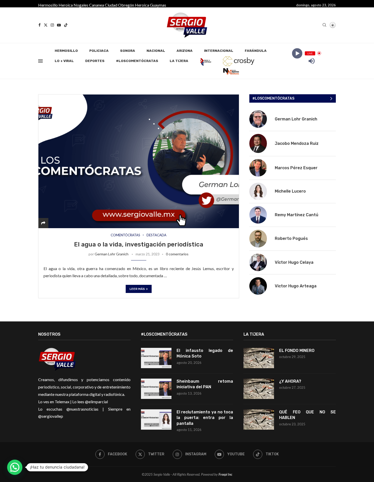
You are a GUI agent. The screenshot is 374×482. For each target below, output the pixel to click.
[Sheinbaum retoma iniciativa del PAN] (156, 389)
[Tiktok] (66, 25)
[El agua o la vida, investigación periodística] (138, 161)
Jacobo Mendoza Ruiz (297, 143)
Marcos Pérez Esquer (296, 167)
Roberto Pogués (291, 238)
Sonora (127, 51)
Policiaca (99, 51)
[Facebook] (39, 25)
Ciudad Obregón (119, 5)
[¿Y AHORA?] (258, 389)
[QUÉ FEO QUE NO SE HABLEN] (258, 419)
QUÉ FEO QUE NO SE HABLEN (307, 415)
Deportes (95, 61)
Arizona (185, 51)
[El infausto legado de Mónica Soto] (156, 358)
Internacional (218, 51)
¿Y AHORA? (290, 381)
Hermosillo (48, 5)
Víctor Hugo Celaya (294, 262)
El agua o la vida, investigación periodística (138, 244)
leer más (137, 289)
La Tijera (179, 61)
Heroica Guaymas (150, 5)
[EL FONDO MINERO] (258, 358)
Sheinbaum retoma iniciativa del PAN (205, 384)
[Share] (43, 223)
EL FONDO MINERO (296, 350)
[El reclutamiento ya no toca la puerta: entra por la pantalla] (156, 419)
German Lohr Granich (111, 254)
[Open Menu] (40, 61)
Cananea (96, 5)
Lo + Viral (64, 61)
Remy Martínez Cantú (296, 214)
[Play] (297, 53)
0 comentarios (177, 254)
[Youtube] (59, 25)
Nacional (156, 51)
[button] (14, 467)
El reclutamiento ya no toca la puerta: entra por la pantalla (205, 418)
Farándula (256, 51)
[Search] (324, 25)
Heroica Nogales (73, 5)
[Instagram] (52, 25)
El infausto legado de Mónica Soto (205, 353)
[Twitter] (46, 25)
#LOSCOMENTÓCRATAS (137, 61)
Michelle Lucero (290, 191)
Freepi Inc (225, 474)
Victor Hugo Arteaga (296, 286)
